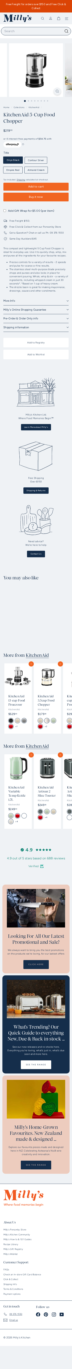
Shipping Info (10, 1284)
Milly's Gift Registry (13, 1249)
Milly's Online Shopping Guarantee (24, 309)
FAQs (6, 1269)
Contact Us (36, 554)
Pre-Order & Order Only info (20, 318)
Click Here (36, 964)
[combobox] (36, 31)
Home (6, 107)
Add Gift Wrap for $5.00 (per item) (31, 211)
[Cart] (59, 18)
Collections (19, 107)
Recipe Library (10, 1244)
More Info (9, 300)
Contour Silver (36, 160)
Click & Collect (10, 1279)
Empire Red (12, 170)
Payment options (12, 1294)
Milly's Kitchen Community (16, 1234)
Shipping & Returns (35, 490)
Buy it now (36, 197)
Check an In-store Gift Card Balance (22, 1274)
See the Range (36, 1064)
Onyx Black (13, 160)
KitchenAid (34, 107)
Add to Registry (36, 342)
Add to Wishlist (36, 354)
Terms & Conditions (13, 1289)
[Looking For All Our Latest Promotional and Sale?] (36, 908)
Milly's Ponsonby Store (14, 1229)
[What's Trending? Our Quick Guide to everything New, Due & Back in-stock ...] (36, 999)
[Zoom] (57, 91)
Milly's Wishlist (10, 1254)
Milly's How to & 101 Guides (17, 1239)
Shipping (21, 179)
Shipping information (16, 327)
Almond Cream (36, 170)
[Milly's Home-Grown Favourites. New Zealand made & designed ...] (36, 1099)
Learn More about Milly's (36, 427)
